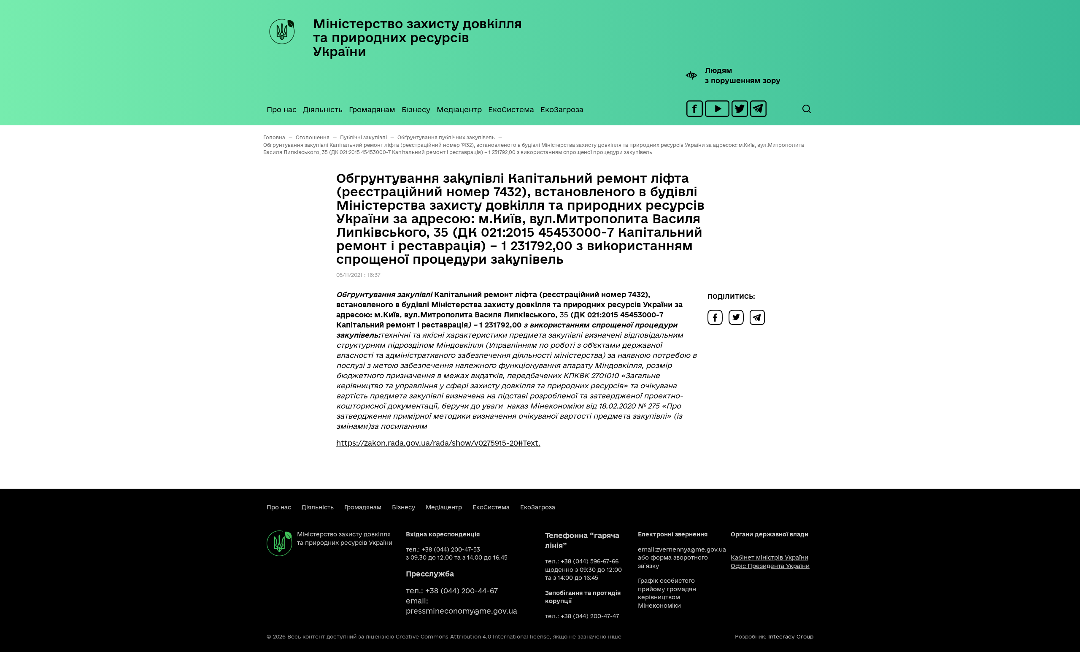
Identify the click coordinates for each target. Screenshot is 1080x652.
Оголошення (312, 137)
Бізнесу (416, 110)
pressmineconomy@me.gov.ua (461, 611)
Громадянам (372, 110)
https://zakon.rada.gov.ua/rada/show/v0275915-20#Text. (438, 443)
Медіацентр (459, 110)
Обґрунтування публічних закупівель (446, 137)
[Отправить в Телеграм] (759, 316)
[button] (806, 109)
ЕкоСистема (511, 110)
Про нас (282, 110)
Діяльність (323, 110)
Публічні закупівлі (363, 137)
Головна (274, 137)
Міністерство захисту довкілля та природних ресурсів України (417, 37)
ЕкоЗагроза (561, 110)
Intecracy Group (790, 636)
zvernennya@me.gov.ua (691, 549)
